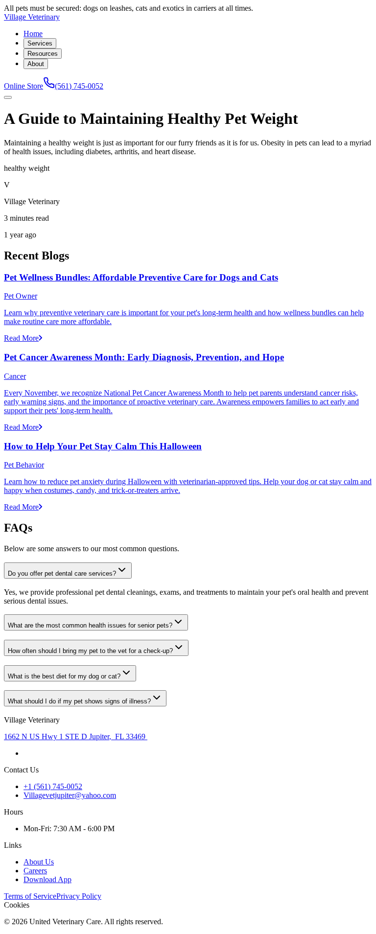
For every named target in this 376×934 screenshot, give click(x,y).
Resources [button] (42, 53)
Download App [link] (47, 879)
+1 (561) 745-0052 (53, 786)
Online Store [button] (23, 86)
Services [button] (39, 43)
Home (33, 33)
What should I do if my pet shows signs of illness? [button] (79, 701)
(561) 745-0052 (79, 86)
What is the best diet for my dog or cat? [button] (64, 676)
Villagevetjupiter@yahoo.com (70, 795)
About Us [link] (39, 862)
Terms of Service (30, 896)
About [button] (35, 64)
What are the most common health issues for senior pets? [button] (90, 625)
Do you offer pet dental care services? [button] (62, 573)
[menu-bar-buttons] (8, 97)
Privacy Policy (78, 896)
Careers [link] (35, 870)
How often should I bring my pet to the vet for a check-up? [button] (90, 650)
